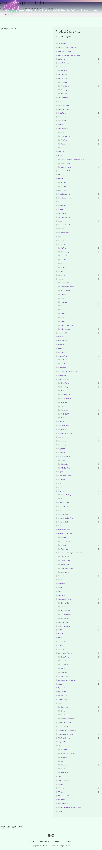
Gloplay (61, 344)
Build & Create (63, 128)
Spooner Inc (62, 696)
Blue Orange (65, 252)
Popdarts (61, 584)
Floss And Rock (63, 233)
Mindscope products (68, 753)
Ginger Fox (64, 298)
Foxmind (64, 294)
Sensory (61, 649)
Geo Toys (64, 607)
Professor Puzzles (67, 306)
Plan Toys (64, 402)
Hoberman (64, 750)
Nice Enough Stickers (65, 506)
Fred (59, 236)
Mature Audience (64, 456)
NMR (60, 510)
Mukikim (64, 757)
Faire (62, 132)
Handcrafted (62, 356)
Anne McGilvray (63, 63)
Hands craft (62, 368)
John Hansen (65, 611)
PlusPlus (64, 140)
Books (60, 125)
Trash (63, 317)
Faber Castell (65, 86)
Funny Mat (61, 275)
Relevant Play (65, 144)
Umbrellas (62, 784)
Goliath (61, 348)
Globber (64, 537)
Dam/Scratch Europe (65, 198)
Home (32, 841)
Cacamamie (65, 283)
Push (62, 406)
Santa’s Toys (65, 665)
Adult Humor (62, 44)
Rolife (60, 630)
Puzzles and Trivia (64, 599)
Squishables (65, 572)
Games (60, 279)
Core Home (62, 190)
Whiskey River (65, 468)
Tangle (63, 765)
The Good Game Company (67, 730)
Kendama (64, 302)
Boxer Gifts (64, 464)
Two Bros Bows (63, 780)
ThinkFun (64, 314)
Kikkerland (62, 429)
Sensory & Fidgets (26, 10)
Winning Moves (66, 329)
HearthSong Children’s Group (68, 371)
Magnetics (61, 449)
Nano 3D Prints (63, 503)
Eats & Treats (63, 213)
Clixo (60, 175)
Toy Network (65, 769)
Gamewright (62, 333)
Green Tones (65, 383)
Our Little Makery (64, 530)
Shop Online (45, 841)
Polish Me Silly (66, 495)
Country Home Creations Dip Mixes (73, 159)
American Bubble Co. (65, 51)
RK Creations (65, 360)
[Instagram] (53, 835)
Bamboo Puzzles (64, 109)
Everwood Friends (64, 225)
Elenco (63, 711)
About (86, 10)
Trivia (60, 776)
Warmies (61, 788)
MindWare (61, 479)
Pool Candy (65, 549)
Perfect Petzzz (66, 561)
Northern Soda (63, 522)
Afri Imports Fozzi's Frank (67, 47)
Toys (60, 746)
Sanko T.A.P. (62, 641)
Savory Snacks (65, 163)
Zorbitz (61, 811)
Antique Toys (62, 67)
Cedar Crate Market (65, 171)
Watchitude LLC (63, 796)
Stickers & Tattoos (64, 722)
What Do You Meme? (68, 325)
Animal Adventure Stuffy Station (69, 55)
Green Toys (65, 387)
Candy (60, 155)
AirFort (63, 248)
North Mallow (63, 514)
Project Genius (66, 614)
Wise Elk (64, 94)
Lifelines (61, 437)
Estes (60, 221)
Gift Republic (62, 341)
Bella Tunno (62, 113)
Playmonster (65, 136)
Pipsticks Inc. (62, 576)
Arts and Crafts (63, 98)
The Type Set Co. (64, 738)
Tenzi (63, 310)
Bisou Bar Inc (62, 117)
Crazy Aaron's (65, 657)
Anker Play (62, 59)
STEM (60, 703)
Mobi (62, 263)
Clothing (61, 179)
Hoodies (64, 182)
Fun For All (62, 244)
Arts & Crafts (62, 78)
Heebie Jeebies (66, 541)
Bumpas (61, 152)
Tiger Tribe (62, 742)
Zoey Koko (64, 499)
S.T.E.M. (60, 634)
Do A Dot (64, 82)
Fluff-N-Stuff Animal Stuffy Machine (51, 10)
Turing (63, 321)
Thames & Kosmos (67, 719)
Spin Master (62, 692)
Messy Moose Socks (64, 476)
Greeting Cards (63, 352)
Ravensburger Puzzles (66, 622)
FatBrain (61, 229)
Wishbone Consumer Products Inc (69, 807)
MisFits (60, 483)
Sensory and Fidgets (65, 653)
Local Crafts (62, 441)
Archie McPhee (63, 74)
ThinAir (63, 267)
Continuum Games (67, 287)
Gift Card (61, 337)
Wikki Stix (61, 800)
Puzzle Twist (65, 618)
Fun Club (61, 240)
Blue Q (63, 460)
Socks (60, 684)
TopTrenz (64, 672)
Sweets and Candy (67, 167)
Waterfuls (64, 773)
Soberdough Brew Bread (66, 680)
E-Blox (60, 209)
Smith (63, 364)
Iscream (61, 422)
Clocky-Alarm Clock (67, 256)
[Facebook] (49, 835)
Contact (93, 10)
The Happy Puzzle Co (65, 734)
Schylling (64, 90)
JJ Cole (63, 391)
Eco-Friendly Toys (64, 217)
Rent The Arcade (73, 10)
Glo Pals (64, 260)
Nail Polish (62, 491)
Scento (60, 645)
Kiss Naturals (65, 715)
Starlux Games (63, 699)
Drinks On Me (62, 206)
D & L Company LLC (64, 194)
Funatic (60, 271)
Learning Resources (65, 433)
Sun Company (63, 726)
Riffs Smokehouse (64, 626)
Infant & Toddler (64, 379)
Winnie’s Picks (63, 803)
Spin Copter (62, 688)
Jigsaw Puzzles (63, 425)
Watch (60, 792)
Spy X (62, 761)
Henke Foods (62, 375)
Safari (60, 638)
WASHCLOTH (65, 414)
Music (60, 487)
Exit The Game (66, 290)
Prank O (61, 587)
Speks (63, 668)
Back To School (63, 105)
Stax (62, 148)
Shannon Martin (63, 676)
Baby (60, 101)
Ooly (60, 526)
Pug (59, 591)
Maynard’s (61, 472)
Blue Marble (62, 121)
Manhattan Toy (66, 398)
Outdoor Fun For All (65, 533)
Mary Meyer (62, 452)
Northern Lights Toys (65, 518)
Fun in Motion (65, 661)
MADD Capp (62, 445)
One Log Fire (65, 545)
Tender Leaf (65, 410)
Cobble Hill (65, 603)
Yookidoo (64, 418)
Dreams (61, 202)
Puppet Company (67, 568)
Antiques (64, 71)
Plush (60, 580)
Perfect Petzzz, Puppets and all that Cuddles (73, 553)
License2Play (65, 557)
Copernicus (65, 707)
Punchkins (61, 595)
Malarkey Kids (65, 395)
